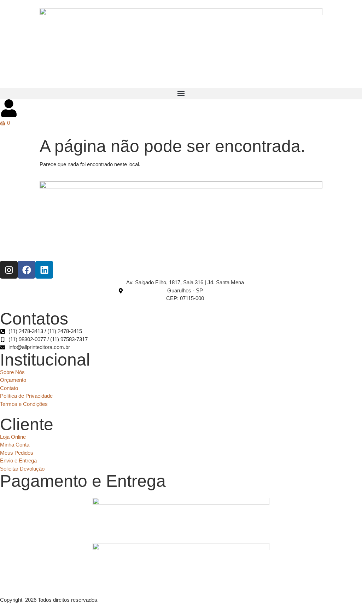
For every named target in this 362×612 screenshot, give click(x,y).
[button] (181, 93)
